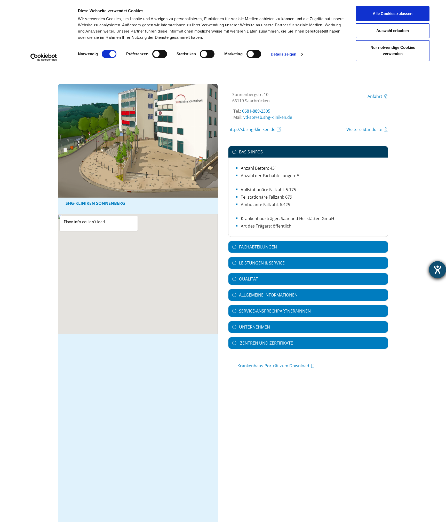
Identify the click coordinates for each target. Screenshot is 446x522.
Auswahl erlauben (392, 30)
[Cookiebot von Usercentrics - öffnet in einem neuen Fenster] (43, 57)
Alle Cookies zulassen (392, 13)
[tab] (308, 152)
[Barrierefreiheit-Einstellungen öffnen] (437, 269)
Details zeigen (283, 54)
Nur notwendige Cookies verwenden (392, 50)
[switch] (159, 54)
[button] (308, 152)
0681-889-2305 (256, 111)
